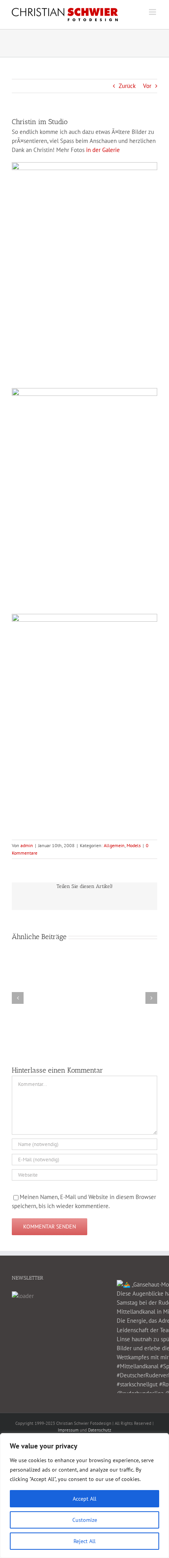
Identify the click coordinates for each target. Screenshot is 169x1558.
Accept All (84, 1498)
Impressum (68, 1430)
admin (26, 845)
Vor (147, 86)
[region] (84, 1495)
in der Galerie (103, 150)
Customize (84, 1519)
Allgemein (114, 845)
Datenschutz (99, 1430)
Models (134, 845)
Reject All (84, 1541)
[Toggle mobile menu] (153, 12)
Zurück (127, 86)
